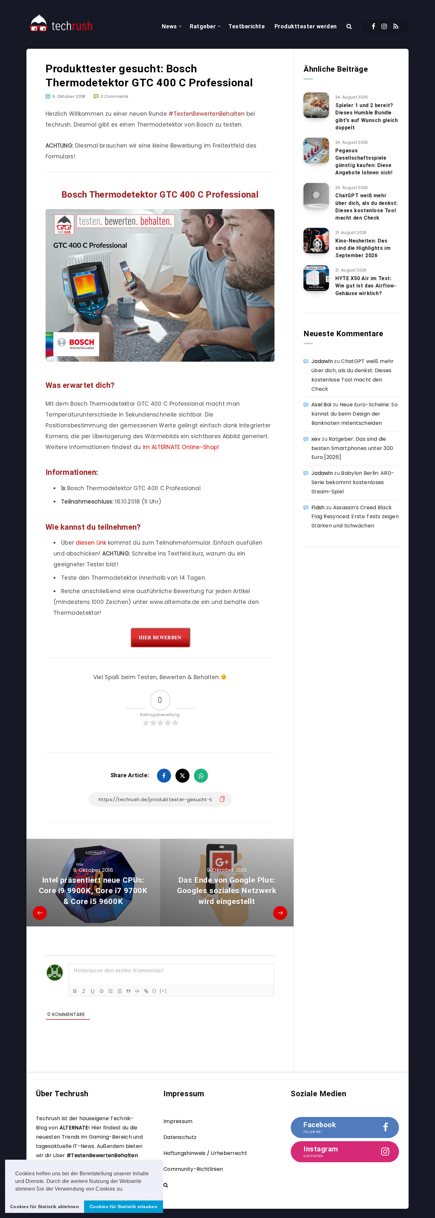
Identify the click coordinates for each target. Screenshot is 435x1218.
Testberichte (246, 26)
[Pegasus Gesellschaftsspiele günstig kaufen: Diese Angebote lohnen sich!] (316, 150)
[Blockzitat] (128, 991)
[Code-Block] (137, 991)
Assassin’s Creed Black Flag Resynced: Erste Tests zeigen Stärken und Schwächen (355, 517)
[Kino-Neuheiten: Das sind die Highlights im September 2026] (316, 240)
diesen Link (91, 543)
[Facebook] (373, 26)
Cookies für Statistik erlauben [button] (123, 1206)
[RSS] (395, 26)
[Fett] (74, 991)
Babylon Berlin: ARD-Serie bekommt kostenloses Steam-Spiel (352, 482)
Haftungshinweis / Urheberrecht (205, 1153)
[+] (163, 990)
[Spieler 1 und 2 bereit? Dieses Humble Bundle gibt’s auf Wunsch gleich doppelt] (316, 105)
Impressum (178, 1121)
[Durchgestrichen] (101, 991)
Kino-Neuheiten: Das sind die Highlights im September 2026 (362, 248)
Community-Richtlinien (193, 1169)
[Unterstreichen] (92, 991)
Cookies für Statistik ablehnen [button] (44, 1206)
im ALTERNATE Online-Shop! (181, 447)
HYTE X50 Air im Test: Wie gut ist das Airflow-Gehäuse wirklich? (365, 285)
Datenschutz (179, 1137)
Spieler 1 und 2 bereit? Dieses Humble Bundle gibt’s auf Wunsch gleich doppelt (366, 116)
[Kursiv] (83, 991)
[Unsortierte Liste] (119, 991)
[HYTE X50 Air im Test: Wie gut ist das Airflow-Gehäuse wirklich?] (316, 278)
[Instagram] (384, 26)
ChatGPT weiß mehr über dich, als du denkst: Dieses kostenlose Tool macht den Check (366, 206)
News (169, 26)
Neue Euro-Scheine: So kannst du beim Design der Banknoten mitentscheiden (354, 414)
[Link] (146, 991)
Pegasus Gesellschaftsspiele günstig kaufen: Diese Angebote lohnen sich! (364, 162)
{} (154, 990)
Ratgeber (203, 26)
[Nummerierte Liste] (110, 991)
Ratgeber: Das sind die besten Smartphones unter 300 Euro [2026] (352, 448)
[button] (126, 1189)
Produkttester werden (306, 26)
